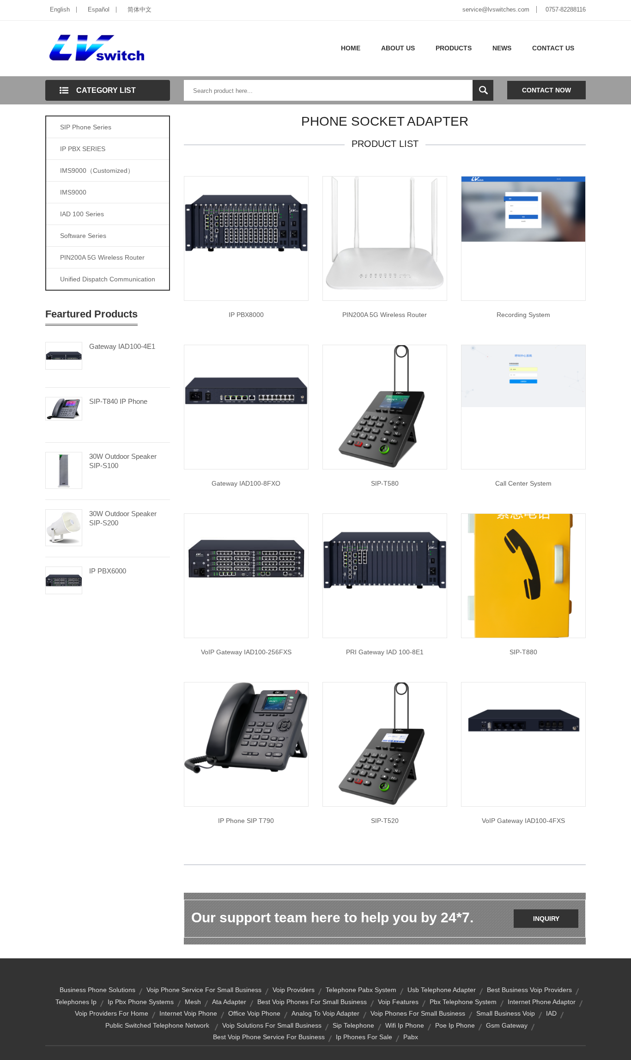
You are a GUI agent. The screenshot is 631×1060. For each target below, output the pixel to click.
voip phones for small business (417, 1013)
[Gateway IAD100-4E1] (64, 355)
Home (350, 48)
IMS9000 (73, 192)
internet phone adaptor (542, 1001)
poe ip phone (455, 1025)
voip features (398, 1001)
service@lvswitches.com (495, 9)
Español (98, 9)
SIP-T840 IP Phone (118, 401)
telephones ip (76, 1001)
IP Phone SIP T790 (246, 820)
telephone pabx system (361, 989)
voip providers (294, 989)
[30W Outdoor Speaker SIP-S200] (64, 526)
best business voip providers (529, 989)
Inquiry (546, 918)
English (60, 9)
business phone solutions (97, 989)
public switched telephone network (157, 1025)
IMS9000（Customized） (97, 170)
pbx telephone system (463, 1001)
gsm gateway (507, 1025)
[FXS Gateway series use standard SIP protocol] (523, 723)
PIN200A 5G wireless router (384, 314)
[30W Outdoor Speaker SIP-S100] (64, 469)
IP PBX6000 (107, 571)
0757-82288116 (566, 9)
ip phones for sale (364, 1037)
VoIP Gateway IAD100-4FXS (523, 820)
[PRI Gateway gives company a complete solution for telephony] (385, 559)
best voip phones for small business (312, 1001)
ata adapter (229, 1001)
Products (454, 48)
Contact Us (553, 48)
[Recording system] (523, 208)
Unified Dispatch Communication (107, 279)
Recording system (523, 314)
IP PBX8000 (246, 314)
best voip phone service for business (269, 1037)
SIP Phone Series (85, 127)
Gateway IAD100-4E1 (122, 346)
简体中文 (139, 9)
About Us (398, 48)
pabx (410, 1037)
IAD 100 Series (82, 214)
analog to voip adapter (325, 1013)
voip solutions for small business (272, 1025)
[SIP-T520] (385, 744)
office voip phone (254, 1013)
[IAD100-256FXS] (246, 556)
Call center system (523, 483)
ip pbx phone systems (141, 1001)
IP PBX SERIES (82, 148)
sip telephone (353, 1025)
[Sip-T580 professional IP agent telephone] (385, 406)
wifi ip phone (404, 1025)
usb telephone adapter (441, 989)
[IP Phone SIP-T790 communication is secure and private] (246, 727)
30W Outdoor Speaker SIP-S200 (123, 518)
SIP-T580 (385, 483)
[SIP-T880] (523, 575)
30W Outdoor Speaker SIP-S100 (123, 460)
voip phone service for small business (203, 989)
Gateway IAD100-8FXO (246, 483)
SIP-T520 (385, 820)
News (501, 48)
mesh (193, 1001)
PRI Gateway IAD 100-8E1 (385, 652)
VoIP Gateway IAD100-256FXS (246, 652)
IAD (551, 1013)
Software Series (83, 235)
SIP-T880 (523, 652)
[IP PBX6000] (64, 579)
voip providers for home (111, 1013)
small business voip (505, 1013)
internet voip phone (188, 1013)
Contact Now (546, 90)
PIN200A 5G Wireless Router (102, 257)
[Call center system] (523, 375)
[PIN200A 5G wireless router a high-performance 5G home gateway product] (385, 234)
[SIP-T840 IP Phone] (64, 408)
